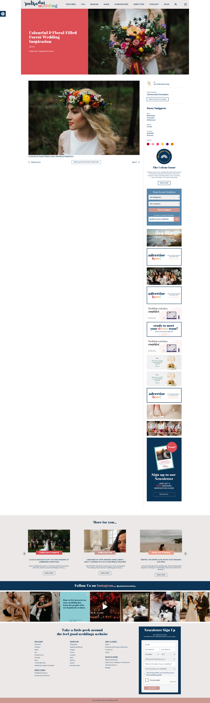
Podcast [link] (154, 4)
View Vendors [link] (164, 210)
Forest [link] (149, 127)
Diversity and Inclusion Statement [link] (116, 647)
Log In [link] (107, 652)
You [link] (83, 4)
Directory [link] (139, 4)
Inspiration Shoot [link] (46, 51)
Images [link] (72, 650)
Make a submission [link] (111, 660)
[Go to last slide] (24, 553)
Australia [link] (150, 133)
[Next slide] (185, 553)
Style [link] (71, 657)
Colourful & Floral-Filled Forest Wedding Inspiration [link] (51, 156)
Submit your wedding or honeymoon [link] (117, 662)
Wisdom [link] (94, 4)
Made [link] (106, 4)
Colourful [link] (150, 118)
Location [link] (73, 655)
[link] (3, 14)
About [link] (107, 644)
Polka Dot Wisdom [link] (161, 552)
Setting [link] (72, 660)
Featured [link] (71, 4)
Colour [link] (72, 652)
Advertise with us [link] (111, 665)
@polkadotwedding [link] (126, 586)
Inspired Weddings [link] (76, 647)
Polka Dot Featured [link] (49, 552)
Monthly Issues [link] (75, 665)
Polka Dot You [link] (105, 552)
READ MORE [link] (164, 183)
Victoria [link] (150, 135)
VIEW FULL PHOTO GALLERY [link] (158, 99)
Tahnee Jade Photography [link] (157, 94)
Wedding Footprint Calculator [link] (44, 665)
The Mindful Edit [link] (40, 663)
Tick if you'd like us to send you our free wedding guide (160, 674)
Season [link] (72, 663)
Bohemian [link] (151, 116)
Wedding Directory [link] (41, 673)
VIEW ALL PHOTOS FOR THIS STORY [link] (86, 162)
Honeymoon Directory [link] (42, 675)
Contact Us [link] (109, 650)
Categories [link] (73, 644)
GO (176, 219)
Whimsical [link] (151, 120)
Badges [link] (107, 667)
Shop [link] (166, 4)
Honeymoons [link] (121, 4)
